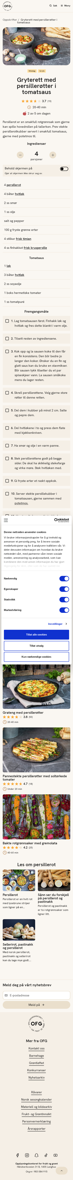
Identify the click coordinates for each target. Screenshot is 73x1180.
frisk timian (23, 239)
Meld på (34, 1005)
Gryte (41, 71)
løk (9, 266)
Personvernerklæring (36, 1121)
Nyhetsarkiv (37, 1077)
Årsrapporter (36, 1129)
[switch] (64, 589)
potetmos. (21, 503)
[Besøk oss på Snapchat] (36, 1155)
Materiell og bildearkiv (36, 1107)
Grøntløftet (36, 1063)
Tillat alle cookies (36, 634)
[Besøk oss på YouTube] (55, 1155)
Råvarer (36, 1092)
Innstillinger (55, 623)
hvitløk (19, 194)
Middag (32, 71)
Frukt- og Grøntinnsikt (36, 1114)
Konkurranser (36, 1070)
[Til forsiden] (7, 6)
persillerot (14, 185)
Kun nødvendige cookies (36, 656)
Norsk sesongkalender (36, 1099)
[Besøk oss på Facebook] (17, 1155)
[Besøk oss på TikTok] (46, 1155)
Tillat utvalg (36, 645)
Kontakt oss (36, 1048)
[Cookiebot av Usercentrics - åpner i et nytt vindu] (54, 520)
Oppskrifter (10, 20)
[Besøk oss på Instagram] (27, 1155)
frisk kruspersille (35, 248)
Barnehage (36, 1056)
